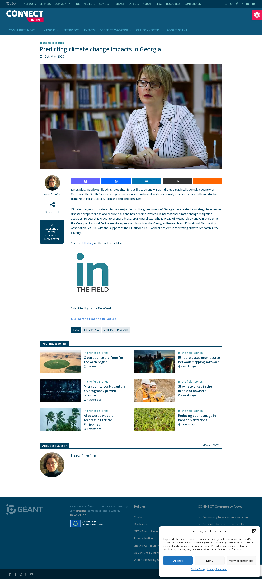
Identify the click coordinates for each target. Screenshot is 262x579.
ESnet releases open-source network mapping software (199, 359)
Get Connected (147, 30)
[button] (257, 15)
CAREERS (133, 4)
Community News (22, 30)
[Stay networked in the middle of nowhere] (154, 390)
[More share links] (207, 181)
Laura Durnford (52, 194)
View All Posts (211, 445)
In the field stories (52, 43)
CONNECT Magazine (114, 30)
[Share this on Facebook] (116, 181)
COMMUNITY (63, 4)
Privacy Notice (143, 538)
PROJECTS (89, 4)
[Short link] (177, 181)
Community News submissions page (226, 517)
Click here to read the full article (93, 319)
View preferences (241, 560)
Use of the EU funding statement (156, 552)
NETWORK (30, 4)
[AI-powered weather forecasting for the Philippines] (60, 419)
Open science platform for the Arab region (103, 359)
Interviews (71, 30)
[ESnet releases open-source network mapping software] (154, 361)
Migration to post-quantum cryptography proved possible (104, 390)
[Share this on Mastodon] (85, 181)
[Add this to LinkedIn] (146, 181)
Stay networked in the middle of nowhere (195, 388)
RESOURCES (173, 4)
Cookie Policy (198, 569)
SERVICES (45, 4)
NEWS (158, 4)
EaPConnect (91, 329)
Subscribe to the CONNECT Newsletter (51, 233)
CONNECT (105, 4)
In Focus (49, 30)
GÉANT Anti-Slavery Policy (151, 531)
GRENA (108, 329)
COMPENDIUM (193, 4)
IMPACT (119, 4)
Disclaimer (140, 524)
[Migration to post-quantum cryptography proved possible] (60, 390)
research (122, 329)
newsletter (78, 515)
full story (87, 243)
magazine (80, 510)
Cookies (139, 517)
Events (89, 30)
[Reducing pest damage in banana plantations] (154, 419)
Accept (178, 560)
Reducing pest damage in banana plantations (197, 417)
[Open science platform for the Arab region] (60, 361)
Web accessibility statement (152, 560)
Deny (209, 560)
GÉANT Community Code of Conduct (158, 545)
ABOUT (147, 4)
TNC (77, 4)
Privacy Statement (217, 569)
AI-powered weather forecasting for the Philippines (99, 420)
